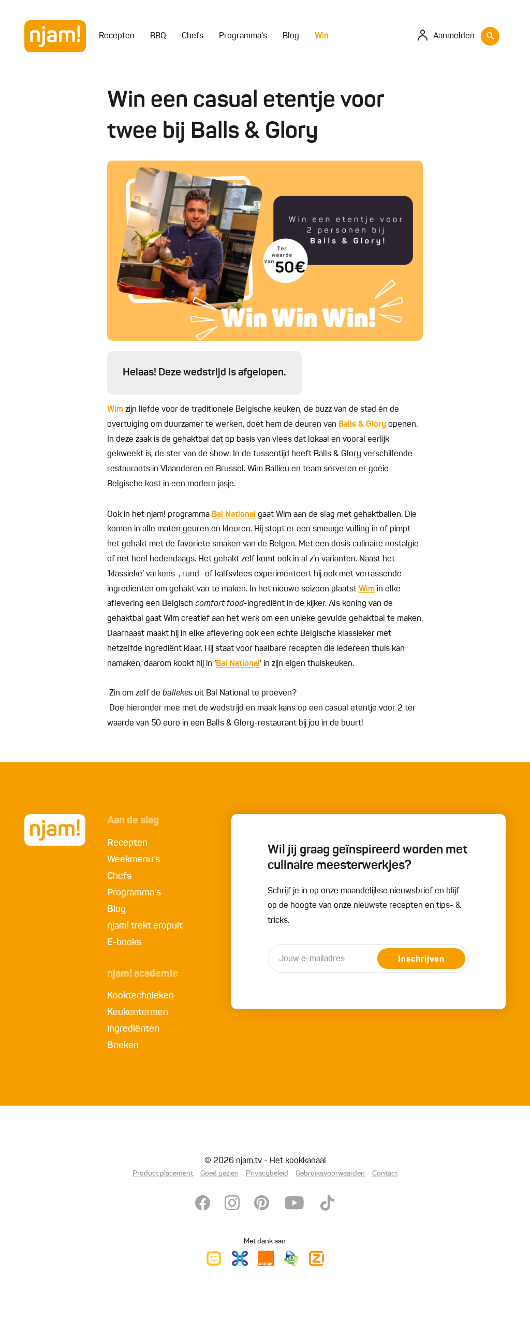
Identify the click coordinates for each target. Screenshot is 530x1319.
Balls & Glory (362, 425)
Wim (116, 409)
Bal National (234, 515)
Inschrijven (421, 959)
